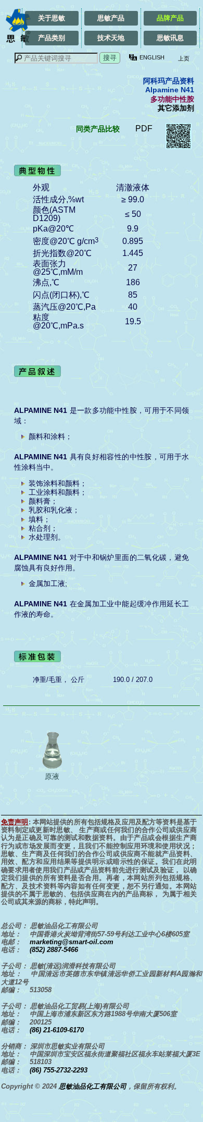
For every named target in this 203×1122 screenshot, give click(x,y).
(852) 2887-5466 (54, 950)
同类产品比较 (98, 129)
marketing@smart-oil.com (71, 942)
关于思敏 (51, 18)
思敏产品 (110, 18)
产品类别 (51, 38)
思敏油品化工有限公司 (92, 1086)
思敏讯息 (170, 38)
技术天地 (110, 38)
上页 (183, 58)
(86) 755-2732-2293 (58, 1070)
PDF (144, 128)
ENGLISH (151, 57)
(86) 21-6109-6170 (57, 1030)
